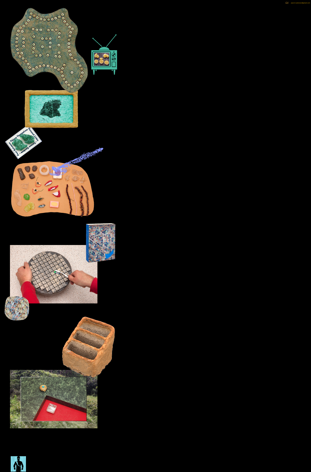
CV (287, 2)
